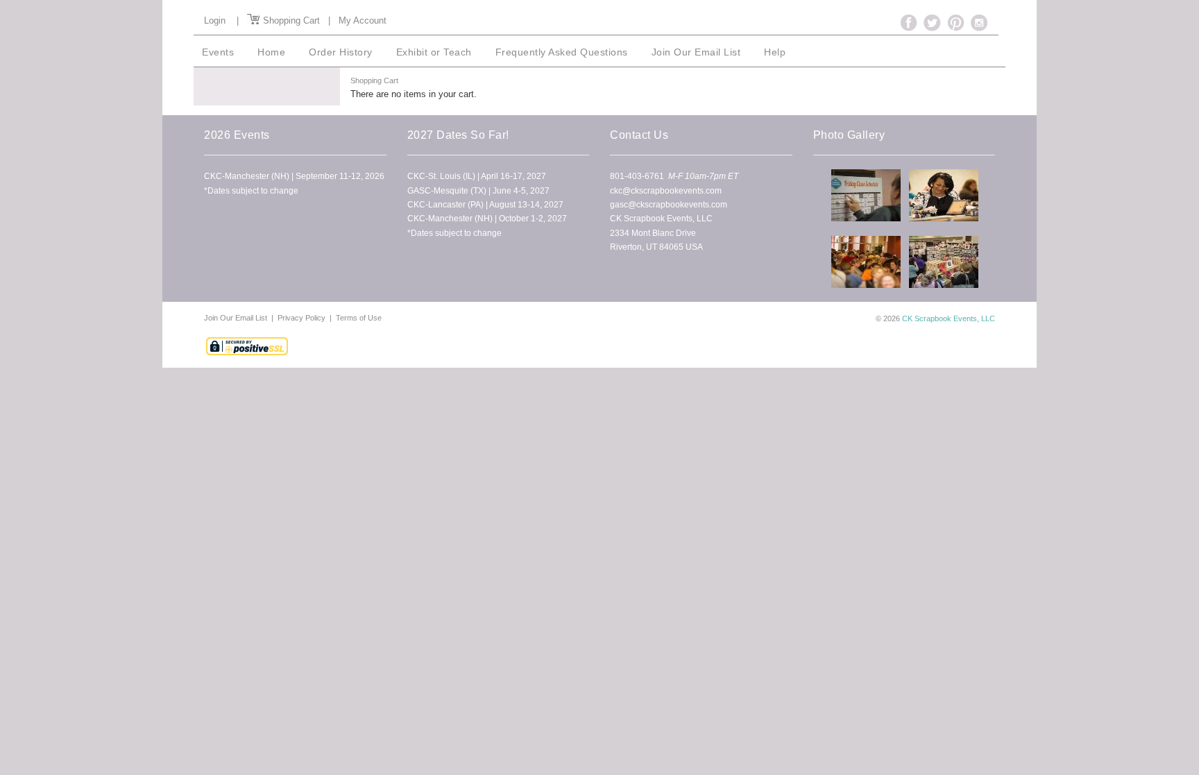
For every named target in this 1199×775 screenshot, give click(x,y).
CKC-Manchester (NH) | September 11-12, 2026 (294, 176)
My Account (362, 20)
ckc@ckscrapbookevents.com (666, 191)
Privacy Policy (301, 318)
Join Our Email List (236, 318)
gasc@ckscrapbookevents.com (668, 205)
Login (215, 20)
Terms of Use (359, 318)
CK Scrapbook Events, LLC (948, 318)
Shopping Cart (290, 20)
